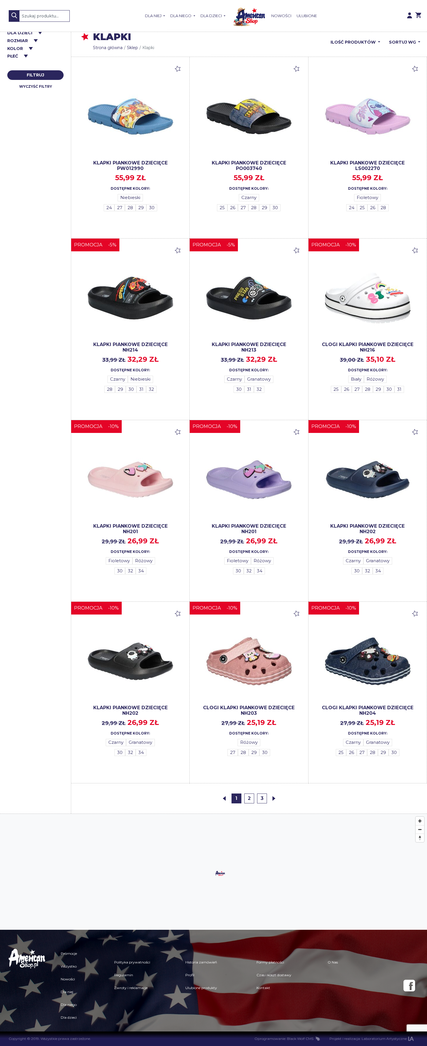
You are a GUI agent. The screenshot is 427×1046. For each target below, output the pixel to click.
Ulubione (307, 15)
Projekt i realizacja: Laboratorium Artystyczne (368, 1038)
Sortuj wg (403, 42)
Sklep (132, 47)
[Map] (213, 872)
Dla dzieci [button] (19, 33)
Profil (189, 975)
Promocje (69, 953)
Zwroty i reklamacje (131, 988)
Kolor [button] (15, 48)
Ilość (353, 42)
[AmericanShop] (26, 985)
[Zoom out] (420, 829)
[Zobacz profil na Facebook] (409, 985)
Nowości (281, 15)
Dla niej (153, 15)
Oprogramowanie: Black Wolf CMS (283, 1038)
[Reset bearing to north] (420, 838)
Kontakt (263, 988)
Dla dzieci (211, 15)
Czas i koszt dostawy (273, 975)
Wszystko (69, 966)
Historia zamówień (201, 962)
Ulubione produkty (201, 988)
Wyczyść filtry (35, 86)
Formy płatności (270, 962)
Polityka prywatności (132, 962)
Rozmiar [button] (17, 40)
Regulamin (123, 975)
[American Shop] (248, 16)
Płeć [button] (12, 56)
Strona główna (108, 47)
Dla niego (181, 15)
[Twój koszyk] (418, 16)
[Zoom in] (420, 821)
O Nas (333, 962)
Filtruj (35, 75)
